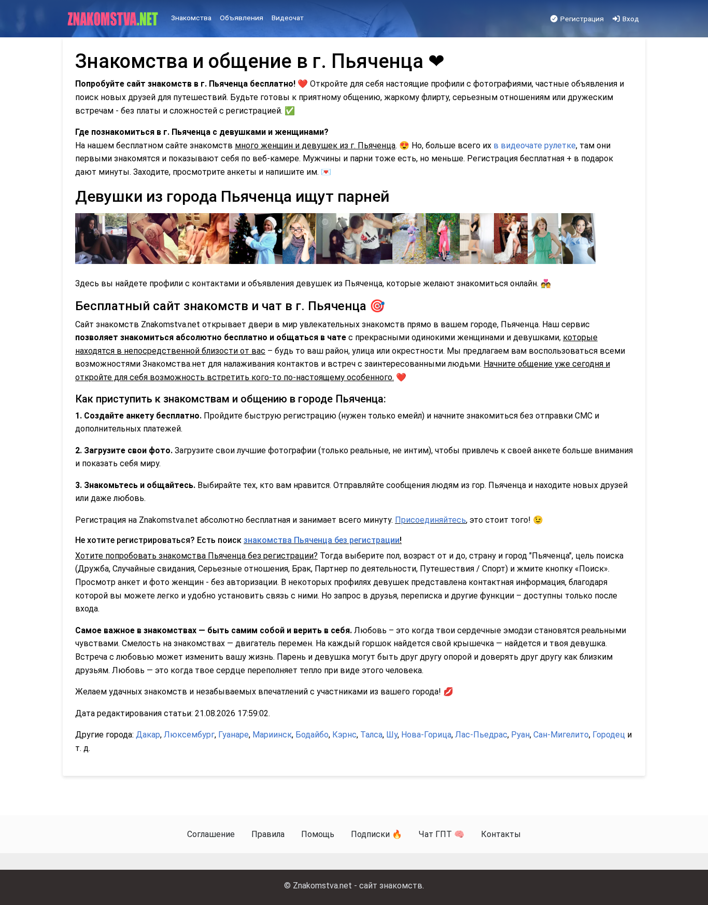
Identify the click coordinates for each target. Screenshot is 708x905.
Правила (268, 834)
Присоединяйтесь (430, 520)
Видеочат (288, 17)
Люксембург (189, 735)
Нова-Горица (426, 735)
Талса (371, 735)
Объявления (241, 17)
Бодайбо (312, 735)
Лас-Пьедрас (481, 735)
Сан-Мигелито (561, 735)
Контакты (501, 834)
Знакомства (191, 17)
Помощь (317, 834)
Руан (520, 735)
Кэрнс (344, 735)
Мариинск (272, 735)
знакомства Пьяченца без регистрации (322, 540)
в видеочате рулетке (534, 145)
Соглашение (211, 834)
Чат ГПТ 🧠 (441, 834)
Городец (608, 735)
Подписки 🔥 (376, 834)
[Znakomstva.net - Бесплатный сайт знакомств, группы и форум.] (114, 19)
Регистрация (581, 19)
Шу (392, 735)
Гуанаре (233, 735)
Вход (630, 19)
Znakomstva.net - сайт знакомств (357, 885)
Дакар (148, 735)
